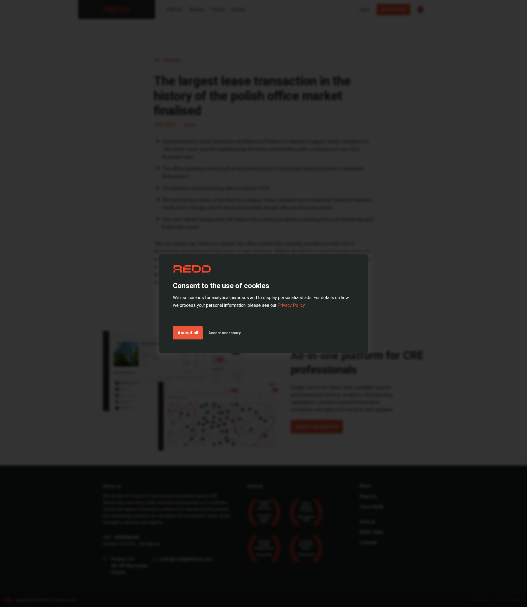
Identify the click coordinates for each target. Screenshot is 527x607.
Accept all (188, 332)
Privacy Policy (291, 305)
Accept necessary (224, 333)
